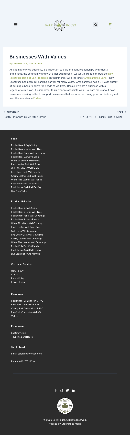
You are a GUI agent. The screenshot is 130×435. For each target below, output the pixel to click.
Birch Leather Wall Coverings (25, 227)
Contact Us (16, 274)
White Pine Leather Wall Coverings (28, 242)
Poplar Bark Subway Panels (25, 156)
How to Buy (17, 270)
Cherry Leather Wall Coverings (26, 238)
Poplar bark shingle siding (24, 208)
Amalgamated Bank (95, 77)
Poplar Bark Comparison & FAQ (27, 300)
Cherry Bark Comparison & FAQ (27, 308)
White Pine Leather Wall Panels (26, 179)
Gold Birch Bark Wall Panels (25, 168)
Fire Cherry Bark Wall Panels (25, 172)
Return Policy (18, 278)
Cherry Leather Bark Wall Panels (27, 176)
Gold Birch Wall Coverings (24, 231)
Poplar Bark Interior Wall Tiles (26, 149)
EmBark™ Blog (18, 333)
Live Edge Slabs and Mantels (25, 253)
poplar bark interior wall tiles (26, 212)
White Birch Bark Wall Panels (25, 160)
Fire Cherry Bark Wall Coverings (27, 234)
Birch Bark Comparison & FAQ (26, 304)
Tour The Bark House (21, 336)
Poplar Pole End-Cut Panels (25, 246)
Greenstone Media (71, 423)
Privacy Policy (18, 282)
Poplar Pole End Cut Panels (24, 183)
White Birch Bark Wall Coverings (27, 223)
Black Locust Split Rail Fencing (26, 187)
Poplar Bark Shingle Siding (24, 145)
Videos (14, 316)
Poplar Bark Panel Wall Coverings (28, 153)
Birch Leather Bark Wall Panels (26, 164)
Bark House (59, 419)
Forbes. (37, 98)
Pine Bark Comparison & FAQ (26, 312)
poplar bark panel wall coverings (28, 215)
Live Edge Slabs (19, 191)
